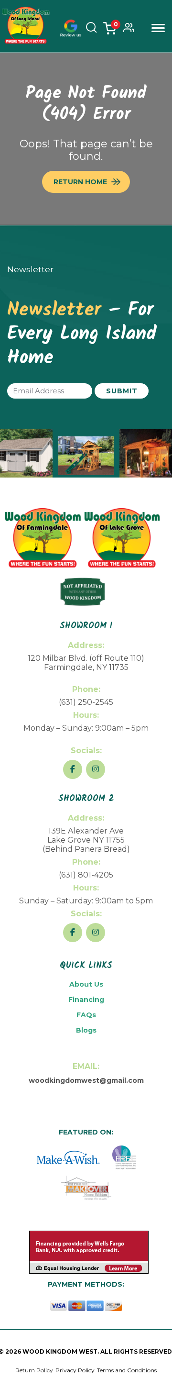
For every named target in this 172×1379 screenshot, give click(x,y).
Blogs (86, 1030)
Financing (86, 999)
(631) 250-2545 (86, 702)
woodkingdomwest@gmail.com (86, 1080)
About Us (86, 984)
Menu (158, 28)
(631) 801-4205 (86, 874)
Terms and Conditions (127, 1370)
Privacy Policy (75, 1370)
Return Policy (34, 1370)
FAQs (86, 1015)
